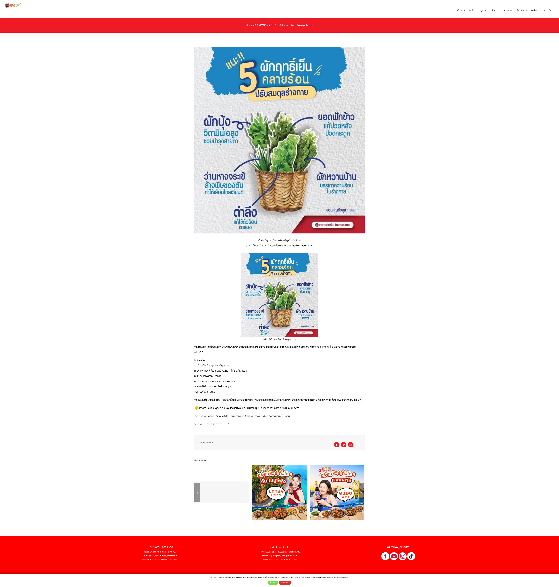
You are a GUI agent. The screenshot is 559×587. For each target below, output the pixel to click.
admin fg (198, 424)
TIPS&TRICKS (218, 424)
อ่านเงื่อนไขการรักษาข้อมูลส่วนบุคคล (337, 577)
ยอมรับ (273, 583)
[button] (550, 10)
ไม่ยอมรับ (285, 583)
